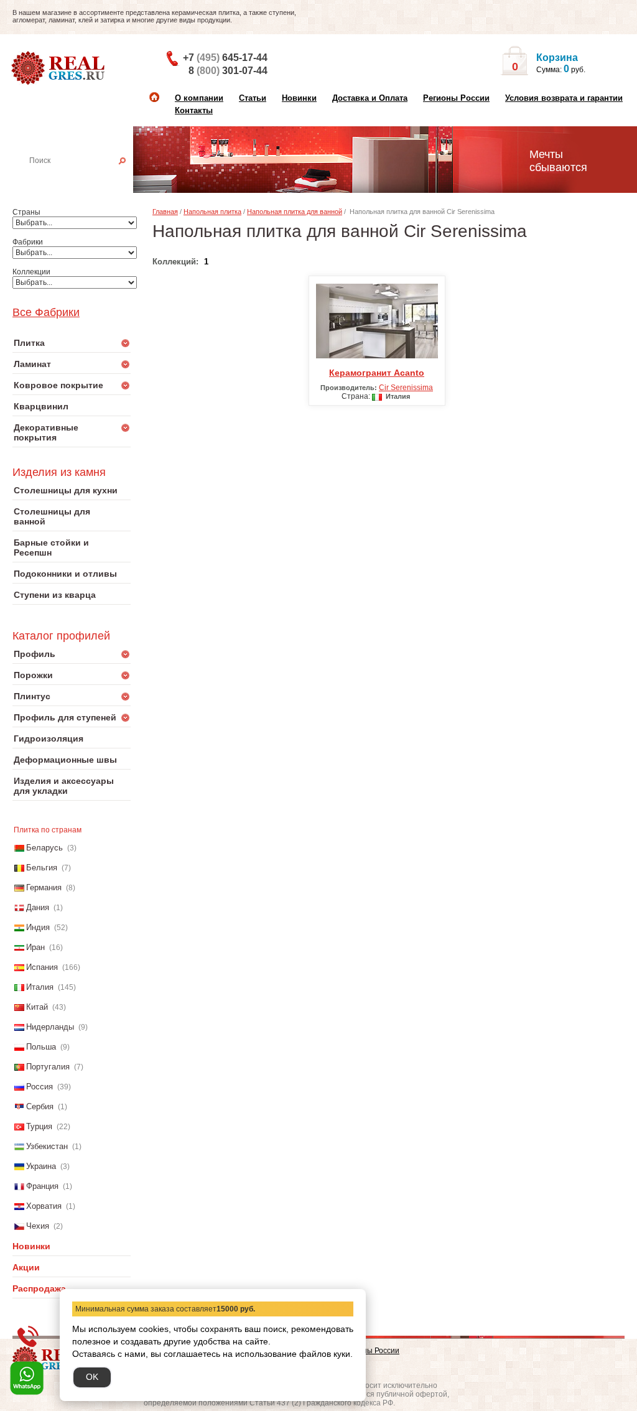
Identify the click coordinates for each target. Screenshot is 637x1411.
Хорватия (44, 1206)
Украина (41, 1166)
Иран (35, 947)
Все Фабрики (46, 312)
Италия (39, 987)
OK (92, 1377)
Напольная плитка (212, 211)
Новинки (299, 98)
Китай (37, 1007)
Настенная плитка (85, 178)
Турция (39, 1126)
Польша (41, 1046)
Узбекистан (47, 1146)
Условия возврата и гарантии (564, 98)
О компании (199, 98)
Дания (37, 907)
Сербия (39, 1106)
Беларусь (44, 847)
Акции (26, 1267)
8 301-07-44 (227, 70)
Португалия (48, 1066)
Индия (38, 927)
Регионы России (456, 98)
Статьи (252, 98)
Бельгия (41, 867)
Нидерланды (50, 1026)
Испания (42, 967)
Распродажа (39, 1288)
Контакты (194, 110)
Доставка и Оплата (369, 98)
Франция (42, 1186)
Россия (39, 1086)
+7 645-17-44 (225, 57)
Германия (44, 887)
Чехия (37, 1226)
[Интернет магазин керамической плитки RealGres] (59, 68)
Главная (165, 211)
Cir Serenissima (406, 387)
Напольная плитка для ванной (294, 211)
